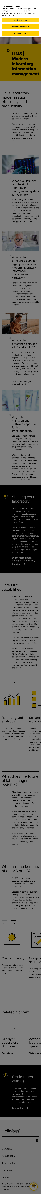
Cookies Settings (20, 20)
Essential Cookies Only (20, 26)
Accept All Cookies (20, 33)
